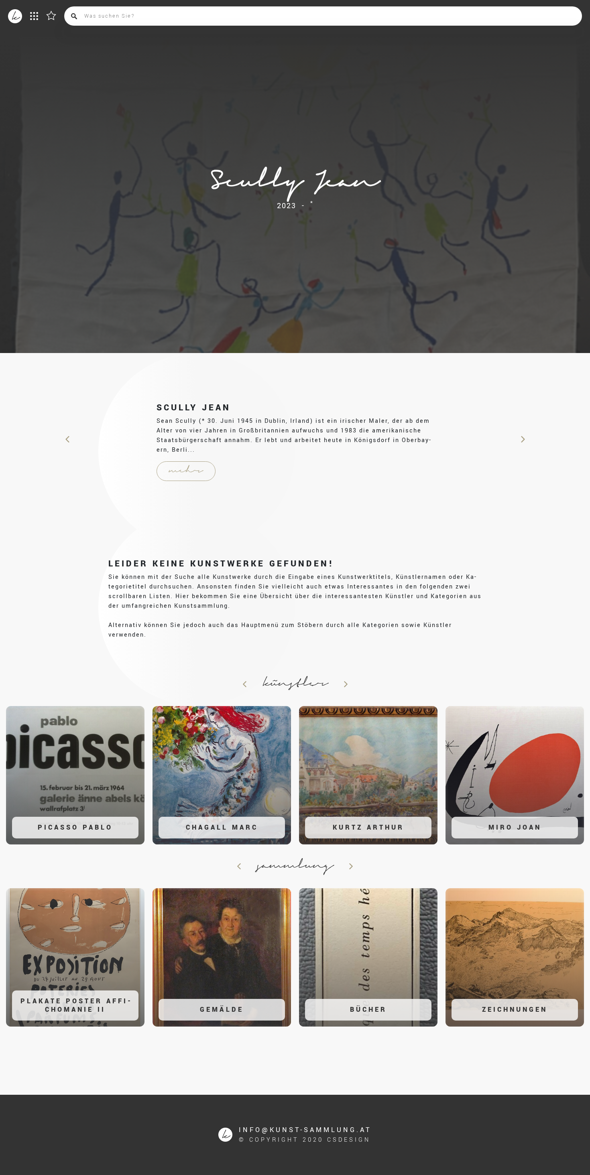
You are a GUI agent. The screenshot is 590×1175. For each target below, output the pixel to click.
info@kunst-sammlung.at (305, 1129)
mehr (186, 471)
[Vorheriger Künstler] (67, 439)
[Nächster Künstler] (522, 439)
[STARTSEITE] (15, 16)
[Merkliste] (51, 15)
